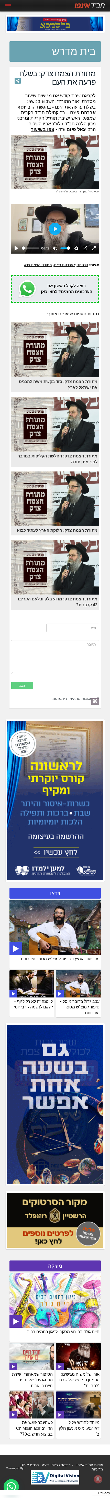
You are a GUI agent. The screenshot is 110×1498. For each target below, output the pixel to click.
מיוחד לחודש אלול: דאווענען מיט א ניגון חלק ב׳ (79, 1428)
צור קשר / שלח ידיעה (57, 1465)
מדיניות (97, 1469)
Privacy (104, 1493)
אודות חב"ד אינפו (89, 1465)
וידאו (55, 893)
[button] (11, 1486)
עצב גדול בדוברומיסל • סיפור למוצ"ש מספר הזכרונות (80, 1007)
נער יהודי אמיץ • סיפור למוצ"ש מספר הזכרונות (60, 959)
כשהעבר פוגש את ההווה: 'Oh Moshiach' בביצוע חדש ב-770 (34, 1428)
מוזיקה (55, 1266)
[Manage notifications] (98, 1479)
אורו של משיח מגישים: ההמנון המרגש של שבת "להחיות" (79, 1380)
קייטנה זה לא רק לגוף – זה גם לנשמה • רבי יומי (33, 1004)
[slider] (30, 248)
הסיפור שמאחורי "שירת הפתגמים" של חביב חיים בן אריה (32, 1380)
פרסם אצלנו (29, 1465)
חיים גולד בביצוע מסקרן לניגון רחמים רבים (63, 1332)
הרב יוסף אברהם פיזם (71, 265)
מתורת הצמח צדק (38, 265)
